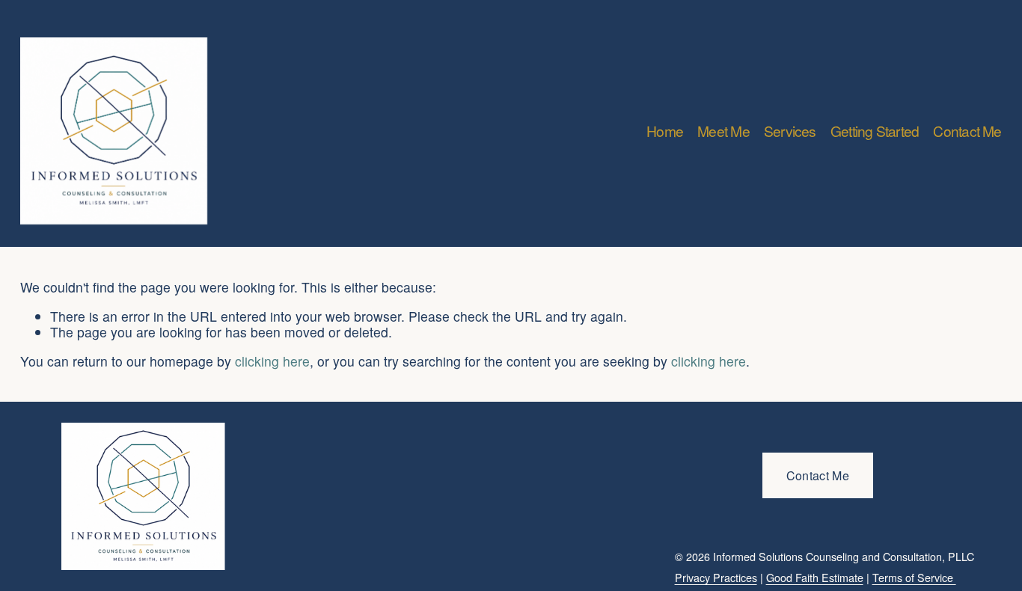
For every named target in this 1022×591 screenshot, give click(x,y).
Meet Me (723, 131)
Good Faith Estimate (814, 578)
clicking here (272, 361)
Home (664, 131)
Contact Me (967, 131)
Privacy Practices (716, 578)
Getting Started (874, 131)
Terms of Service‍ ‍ (914, 578)
